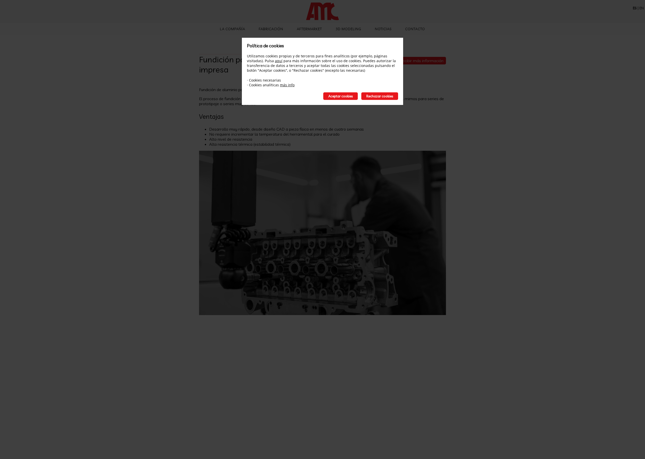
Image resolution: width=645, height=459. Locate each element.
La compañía (232, 29)
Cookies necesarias (265, 80)
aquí (278, 60)
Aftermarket (309, 29)
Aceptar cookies (340, 96)
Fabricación (271, 29)
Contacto (415, 29)
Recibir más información (421, 60)
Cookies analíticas (264, 85)
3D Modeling (348, 29)
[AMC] (322, 12)
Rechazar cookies (379, 96)
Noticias (383, 29)
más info (287, 85)
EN (641, 8)
